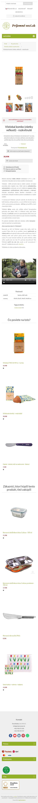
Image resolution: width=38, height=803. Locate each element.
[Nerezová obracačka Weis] (19, 615)
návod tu (21, 244)
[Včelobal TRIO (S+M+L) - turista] (19, 343)
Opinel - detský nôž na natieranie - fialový (16, 464)
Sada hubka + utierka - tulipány (13, 684)
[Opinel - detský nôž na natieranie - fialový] (19, 444)
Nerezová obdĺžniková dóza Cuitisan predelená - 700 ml (18, 584)
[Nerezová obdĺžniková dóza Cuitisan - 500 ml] (19, 512)
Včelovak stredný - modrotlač (12, 413)
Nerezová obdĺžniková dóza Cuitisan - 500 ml (17, 532)
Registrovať (22, 8)
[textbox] (14, 3)
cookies (15, 796)
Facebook (10, 735)
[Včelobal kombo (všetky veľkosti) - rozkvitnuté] (9, 97)
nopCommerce (21, 800)
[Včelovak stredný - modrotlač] (19, 393)
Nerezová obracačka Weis (11, 636)
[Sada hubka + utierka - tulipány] (19, 664)
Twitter (19, 735)
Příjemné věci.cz (12, 8)
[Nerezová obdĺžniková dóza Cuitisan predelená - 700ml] (19, 563)
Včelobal (23, 144)
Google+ (23, 735)
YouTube (14, 735)
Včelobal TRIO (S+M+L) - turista (13, 363)
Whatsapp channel (27, 735)
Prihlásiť (30, 8)
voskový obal (17, 307)
